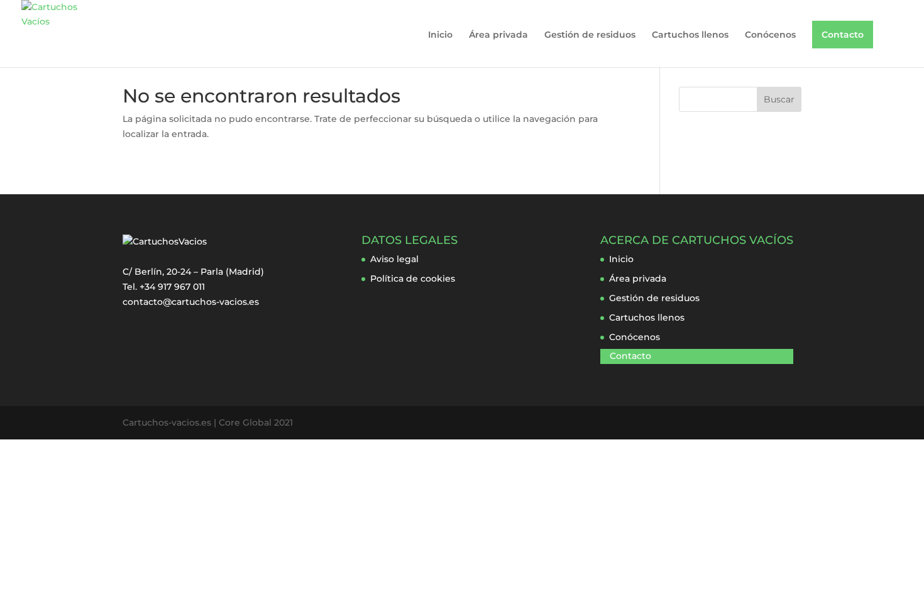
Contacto (843, 34)
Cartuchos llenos (690, 35)
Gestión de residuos (589, 35)
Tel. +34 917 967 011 (164, 286)
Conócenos (770, 35)
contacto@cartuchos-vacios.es (191, 301)
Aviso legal (394, 259)
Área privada (498, 35)
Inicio (440, 35)
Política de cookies (412, 278)
